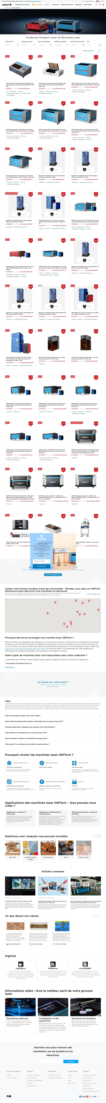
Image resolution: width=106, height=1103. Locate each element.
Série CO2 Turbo (88, 1078)
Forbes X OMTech (12, 1078)
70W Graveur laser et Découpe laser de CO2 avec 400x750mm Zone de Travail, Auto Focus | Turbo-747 (85, 131)
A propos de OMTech (14, 1071)
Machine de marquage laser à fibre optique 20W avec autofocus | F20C (52, 176)
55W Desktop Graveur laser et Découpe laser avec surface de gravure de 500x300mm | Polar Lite (52, 85)
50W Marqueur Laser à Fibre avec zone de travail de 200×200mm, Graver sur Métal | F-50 (52, 222)
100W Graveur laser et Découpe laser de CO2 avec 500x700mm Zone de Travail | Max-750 (85, 221)
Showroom (55, 4)
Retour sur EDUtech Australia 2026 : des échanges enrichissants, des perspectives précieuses (86, 902)
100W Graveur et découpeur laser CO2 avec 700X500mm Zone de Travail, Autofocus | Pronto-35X (52, 405)
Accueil (7, 7)
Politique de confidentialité (35, 1080)
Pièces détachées (88, 1088)
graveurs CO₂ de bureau (14, 649)
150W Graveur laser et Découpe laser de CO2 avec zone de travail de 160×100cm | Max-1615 (53, 267)
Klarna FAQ (71, 1083)
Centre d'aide (87, 4)
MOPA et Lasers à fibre (90, 1083)
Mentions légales (32, 1078)
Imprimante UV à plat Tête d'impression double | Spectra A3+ (18, 543)
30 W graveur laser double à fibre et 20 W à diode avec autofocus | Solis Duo (52, 358)
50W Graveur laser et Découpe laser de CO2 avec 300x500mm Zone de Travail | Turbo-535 (85, 84)
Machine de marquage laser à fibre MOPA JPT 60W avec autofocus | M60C (52, 313)
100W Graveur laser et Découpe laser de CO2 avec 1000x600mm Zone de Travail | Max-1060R (19, 268)
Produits (86, 1071)
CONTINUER (41, 566)
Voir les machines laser (53, 574)
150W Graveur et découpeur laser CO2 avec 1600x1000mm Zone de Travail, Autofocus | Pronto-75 (52, 451)
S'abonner (70, 1061)
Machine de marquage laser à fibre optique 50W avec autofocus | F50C (19, 221)
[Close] (74, 535)
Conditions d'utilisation (33, 1075)
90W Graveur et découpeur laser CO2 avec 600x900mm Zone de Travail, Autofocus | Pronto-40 (84, 405)
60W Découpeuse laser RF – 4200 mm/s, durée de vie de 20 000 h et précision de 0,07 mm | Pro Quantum (53, 497)
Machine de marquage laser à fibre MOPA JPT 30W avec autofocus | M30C (19, 313)
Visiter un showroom (55, 1075)
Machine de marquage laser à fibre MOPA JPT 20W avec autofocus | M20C (85, 267)
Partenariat (52, 1071)
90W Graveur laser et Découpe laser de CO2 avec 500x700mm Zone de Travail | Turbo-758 (20, 176)
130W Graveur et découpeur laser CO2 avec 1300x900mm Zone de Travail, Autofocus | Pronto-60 (19, 451)
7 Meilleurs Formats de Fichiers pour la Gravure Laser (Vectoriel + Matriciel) (52, 902)
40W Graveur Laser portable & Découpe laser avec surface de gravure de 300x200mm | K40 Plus (20, 85)
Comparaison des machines (91, 1091)
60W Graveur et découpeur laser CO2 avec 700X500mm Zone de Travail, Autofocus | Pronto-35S (19, 405)
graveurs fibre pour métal (36, 649)
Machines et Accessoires (23, 4)
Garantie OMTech (32, 1085)
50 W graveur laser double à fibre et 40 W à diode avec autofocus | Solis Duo (84, 358)
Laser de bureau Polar (89, 1075)
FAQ (69, 1078)
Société (9, 1075)
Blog (69, 1080)
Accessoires (86, 1085)
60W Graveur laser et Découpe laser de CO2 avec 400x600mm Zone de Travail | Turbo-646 (20, 130)
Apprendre (78, 4)
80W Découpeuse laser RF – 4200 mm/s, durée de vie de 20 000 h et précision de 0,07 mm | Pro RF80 (85, 497)
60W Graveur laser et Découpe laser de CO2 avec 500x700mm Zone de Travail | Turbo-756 (53, 130)
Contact (70, 1075)
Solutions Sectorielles (67, 4)
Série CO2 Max (87, 1080)
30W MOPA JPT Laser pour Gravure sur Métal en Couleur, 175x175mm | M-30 (85, 313)
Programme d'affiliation (55, 1078)
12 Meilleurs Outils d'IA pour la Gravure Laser (18, 901)
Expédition (30, 1083)
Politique (30, 1071)
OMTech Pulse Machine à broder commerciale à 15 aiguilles (85, 543)
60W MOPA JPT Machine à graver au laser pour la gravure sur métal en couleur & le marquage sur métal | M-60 (18, 359)
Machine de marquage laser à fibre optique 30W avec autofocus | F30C (84, 176)
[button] (100, 5)
